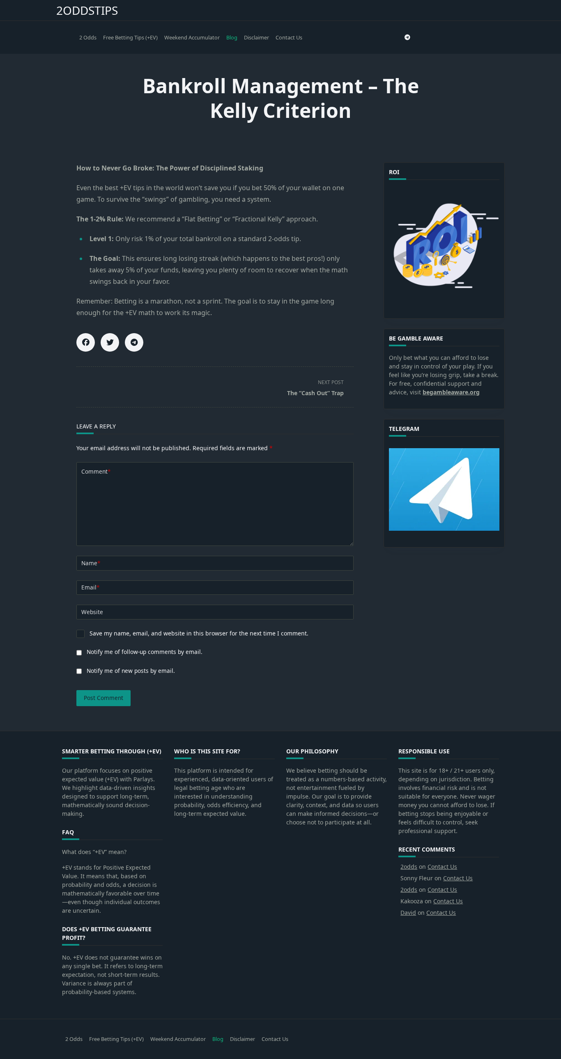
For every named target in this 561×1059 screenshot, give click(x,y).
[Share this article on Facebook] (85, 342)
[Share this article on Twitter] (110, 342)
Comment (95, 471)
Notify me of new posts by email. (131, 671)
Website (92, 612)
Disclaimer (256, 37)
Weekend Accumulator (192, 37)
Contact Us (289, 37)
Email (90, 587)
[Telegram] (407, 37)
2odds (408, 866)
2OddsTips (87, 10)
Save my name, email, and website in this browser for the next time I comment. (199, 633)
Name (90, 563)
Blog (231, 37)
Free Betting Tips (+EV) (130, 37)
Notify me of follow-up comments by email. (144, 652)
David (408, 912)
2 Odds (88, 37)
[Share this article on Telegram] (134, 342)
